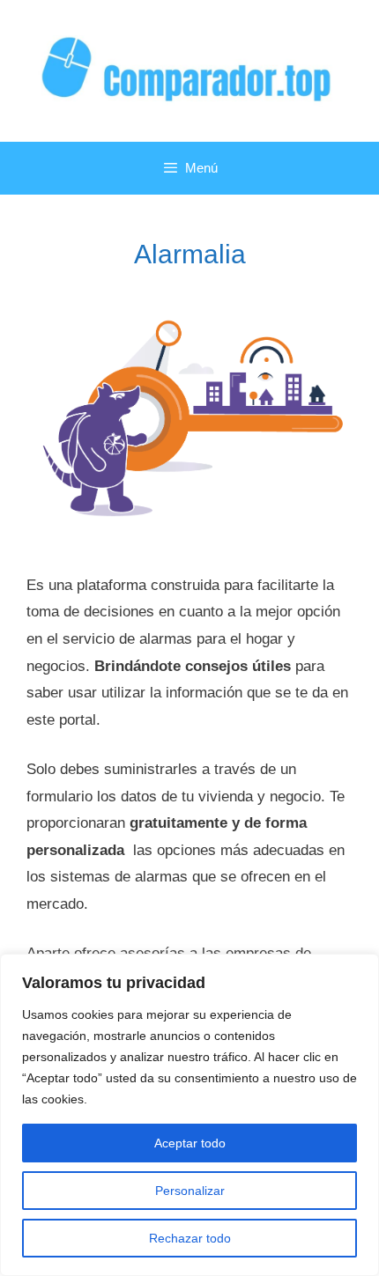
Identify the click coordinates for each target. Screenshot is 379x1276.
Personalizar (190, 1191)
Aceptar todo (190, 1143)
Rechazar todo (190, 1238)
